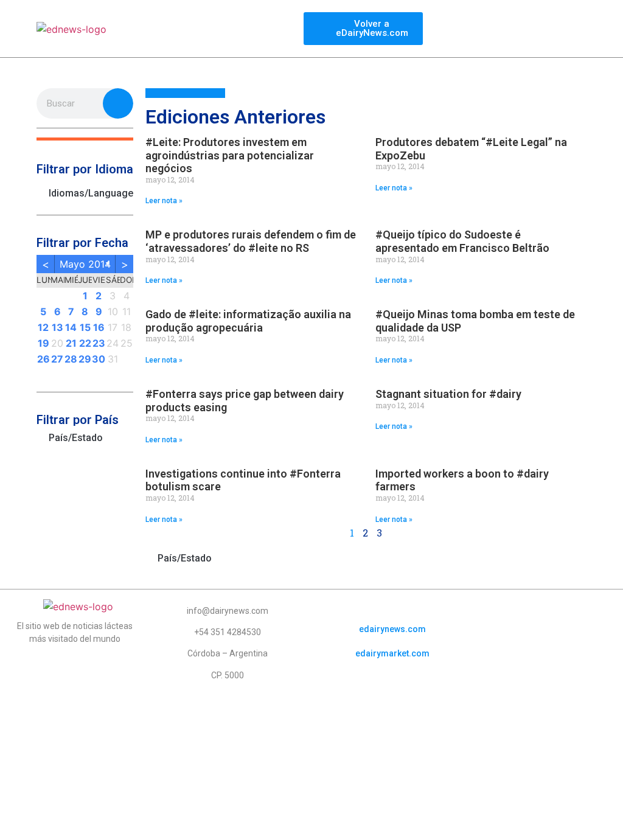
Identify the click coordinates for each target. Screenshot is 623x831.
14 (71, 327)
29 (84, 359)
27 (57, 359)
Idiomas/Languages (91, 193)
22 (85, 343)
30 (98, 359)
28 (70, 359)
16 (99, 327)
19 (43, 343)
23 (98, 343)
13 (57, 327)
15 (85, 327)
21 (71, 343)
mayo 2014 (85, 264)
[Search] (118, 103)
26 (43, 359)
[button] (85, 139)
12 (43, 327)
